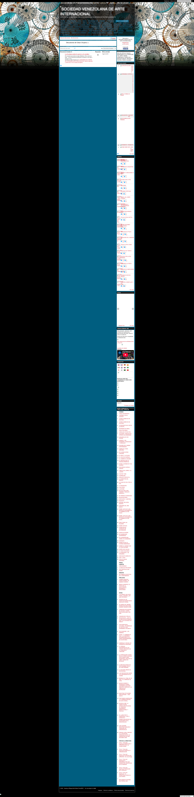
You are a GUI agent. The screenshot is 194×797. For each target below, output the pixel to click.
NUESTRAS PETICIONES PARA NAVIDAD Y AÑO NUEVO (125, 695)
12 (123, 272)
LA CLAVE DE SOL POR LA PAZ (125, 483)
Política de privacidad (119, 790)
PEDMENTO (130, 145)
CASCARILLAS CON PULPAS (123, 437)
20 (126, 208)
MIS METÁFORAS (123, 497)
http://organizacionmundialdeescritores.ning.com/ (125, 342)
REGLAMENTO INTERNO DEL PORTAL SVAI (125, 780)
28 (126, 188)
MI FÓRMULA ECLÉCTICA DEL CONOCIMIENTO (125, 575)
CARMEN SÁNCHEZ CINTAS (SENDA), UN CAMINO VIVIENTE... (124, 581)
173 (123, 260)
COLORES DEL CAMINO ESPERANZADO (124, 446)
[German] (124, 364)
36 (123, 188)
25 (123, 164)
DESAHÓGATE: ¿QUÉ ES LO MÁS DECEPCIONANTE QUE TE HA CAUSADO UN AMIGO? (125, 620)
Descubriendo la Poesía (126, 231)
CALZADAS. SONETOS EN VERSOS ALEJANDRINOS (125, 434)
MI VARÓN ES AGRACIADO (125, 495)
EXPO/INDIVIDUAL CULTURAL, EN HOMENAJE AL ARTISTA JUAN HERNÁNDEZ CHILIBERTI (125, 626)
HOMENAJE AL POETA (126, 263)
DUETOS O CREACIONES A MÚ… (127, 173)
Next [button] (133, 309)
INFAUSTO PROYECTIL (124, 477)
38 (123, 201)
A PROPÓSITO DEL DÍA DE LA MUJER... (125, 426)
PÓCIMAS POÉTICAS (126, 191)
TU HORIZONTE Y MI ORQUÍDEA (124, 553)
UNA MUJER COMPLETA (125, 556)
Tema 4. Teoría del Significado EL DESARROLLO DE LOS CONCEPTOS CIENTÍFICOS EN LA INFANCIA (125, 762)
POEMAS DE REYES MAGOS (125, 275)
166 (123, 234)
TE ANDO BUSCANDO (124, 551)
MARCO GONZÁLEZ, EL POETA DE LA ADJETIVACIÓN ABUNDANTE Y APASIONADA (124, 587)
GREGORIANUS (122, 566)
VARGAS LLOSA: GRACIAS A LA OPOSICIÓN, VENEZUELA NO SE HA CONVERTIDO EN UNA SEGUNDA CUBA (125, 735)
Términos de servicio (129, 790)
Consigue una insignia (129, 405)
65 (123, 208)
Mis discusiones (74, 38)
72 (123, 169)
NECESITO (121, 500)
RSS (61, 65)
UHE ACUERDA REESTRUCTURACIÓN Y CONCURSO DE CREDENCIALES (125, 727)
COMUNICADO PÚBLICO (124, 616)
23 (123, 177)
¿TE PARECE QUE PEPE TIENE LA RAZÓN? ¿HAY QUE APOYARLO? (125, 596)
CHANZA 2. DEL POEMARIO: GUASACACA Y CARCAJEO (125, 442)
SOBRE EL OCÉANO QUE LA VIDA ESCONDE (125, 546)
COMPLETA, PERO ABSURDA (123, 449)
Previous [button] (118, 309)
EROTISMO (123, 185)
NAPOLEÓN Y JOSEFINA (125, 499)
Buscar (192, 1)
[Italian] (118, 367)
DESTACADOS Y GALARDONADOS (125, 205)
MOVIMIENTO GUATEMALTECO (125, 160)
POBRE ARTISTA (123, 526)
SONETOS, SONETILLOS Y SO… (127, 282)
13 (123, 229)
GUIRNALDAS (122, 475)
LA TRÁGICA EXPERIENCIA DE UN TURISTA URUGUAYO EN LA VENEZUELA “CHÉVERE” (125, 649)
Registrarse (167, 1)
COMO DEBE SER (132, 149)
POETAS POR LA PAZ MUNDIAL (126, 257)
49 (123, 279)
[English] (118, 364)
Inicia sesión (126, 44)
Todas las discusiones (65, 38)
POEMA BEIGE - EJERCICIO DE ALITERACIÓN (123, 529)
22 (126, 214)
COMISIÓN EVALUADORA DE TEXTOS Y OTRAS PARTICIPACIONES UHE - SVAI (125, 611)
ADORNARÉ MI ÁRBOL (124, 428)
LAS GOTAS (122, 487)
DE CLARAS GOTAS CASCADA (123, 452)
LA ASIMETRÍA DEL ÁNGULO (123, 479)
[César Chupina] (62, 45)
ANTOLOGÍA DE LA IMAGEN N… (127, 238)
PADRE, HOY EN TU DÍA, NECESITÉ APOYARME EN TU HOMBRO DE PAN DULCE (125, 511)
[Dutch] (121, 367)
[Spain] (127, 364)
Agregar (113, 38)
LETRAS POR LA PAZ (126, 179)
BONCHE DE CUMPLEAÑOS (127, 269)
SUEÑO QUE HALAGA (124, 549)
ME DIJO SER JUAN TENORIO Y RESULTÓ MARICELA (124, 492)
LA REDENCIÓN (122, 485)
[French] (121, 364)
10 (126, 169)
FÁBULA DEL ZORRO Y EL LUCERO (125, 471)
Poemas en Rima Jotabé (126, 244)
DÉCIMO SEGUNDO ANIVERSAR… (125, 225)
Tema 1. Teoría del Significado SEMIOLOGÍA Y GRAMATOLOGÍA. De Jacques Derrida (125, 744)
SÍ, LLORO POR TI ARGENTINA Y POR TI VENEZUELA (124, 716)
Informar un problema (108, 790)
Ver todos (132, 153)
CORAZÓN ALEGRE (132, 69)
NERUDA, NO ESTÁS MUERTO (124, 503)
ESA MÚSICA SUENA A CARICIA (124, 467)
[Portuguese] (127, 367)
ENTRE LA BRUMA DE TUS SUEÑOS (125, 464)
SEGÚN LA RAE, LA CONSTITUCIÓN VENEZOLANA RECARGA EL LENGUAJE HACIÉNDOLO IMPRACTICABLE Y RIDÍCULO (125, 707)
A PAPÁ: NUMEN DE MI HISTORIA (124, 419)
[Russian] (124, 367)
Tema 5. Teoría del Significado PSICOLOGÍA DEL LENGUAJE (124, 769)
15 (126, 177)
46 (123, 266)
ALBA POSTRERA (123, 430)
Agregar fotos (122, 325)
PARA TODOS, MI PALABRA (123, 523)
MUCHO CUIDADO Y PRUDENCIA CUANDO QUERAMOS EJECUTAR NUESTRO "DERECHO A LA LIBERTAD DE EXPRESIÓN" (125, 686)
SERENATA (121, 541)
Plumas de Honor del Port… (127, 217)
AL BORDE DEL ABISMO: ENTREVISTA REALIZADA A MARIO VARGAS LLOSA (125, 606)
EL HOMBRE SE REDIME (125, 459)
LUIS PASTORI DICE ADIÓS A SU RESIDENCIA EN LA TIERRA (125, 674)
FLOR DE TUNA (122, 474)
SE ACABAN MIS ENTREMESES (123, 534)
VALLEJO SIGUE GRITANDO (123, 560)
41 (126, 241)
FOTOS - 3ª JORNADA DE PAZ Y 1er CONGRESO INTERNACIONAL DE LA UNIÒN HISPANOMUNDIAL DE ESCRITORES (125, 637)
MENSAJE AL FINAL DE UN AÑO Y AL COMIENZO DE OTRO (125, 679)
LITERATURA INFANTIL (126, 211)
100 (123, 241)
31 (123, 182)
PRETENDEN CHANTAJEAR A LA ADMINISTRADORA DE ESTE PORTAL (125, 700)
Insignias (100, 790)
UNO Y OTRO (122, 557)
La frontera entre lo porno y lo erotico (77, 54)
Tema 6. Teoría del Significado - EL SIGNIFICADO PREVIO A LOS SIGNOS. (125, 774)
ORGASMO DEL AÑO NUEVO (124, 506)
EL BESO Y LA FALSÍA (124, 455)
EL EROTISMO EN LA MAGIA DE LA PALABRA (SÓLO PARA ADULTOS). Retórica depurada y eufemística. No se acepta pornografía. (79, 61)
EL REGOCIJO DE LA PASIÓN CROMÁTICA (124, 461)
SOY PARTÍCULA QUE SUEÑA (124, 570)
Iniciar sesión (173, 1)
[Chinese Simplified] (127, 370)
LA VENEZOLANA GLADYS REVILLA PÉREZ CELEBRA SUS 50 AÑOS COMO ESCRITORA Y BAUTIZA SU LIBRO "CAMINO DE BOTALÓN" (125, 658)
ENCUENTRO (130, 115)
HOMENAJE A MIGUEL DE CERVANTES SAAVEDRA (125, 643)
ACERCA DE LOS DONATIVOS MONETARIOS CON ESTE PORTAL (125, 601)
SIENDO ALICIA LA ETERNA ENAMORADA (124, 543)
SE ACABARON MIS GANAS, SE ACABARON (124, 538)
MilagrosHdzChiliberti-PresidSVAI (76, 788)
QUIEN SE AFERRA (123, 532)
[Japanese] (118, 370)
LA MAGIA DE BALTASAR (125, 567)
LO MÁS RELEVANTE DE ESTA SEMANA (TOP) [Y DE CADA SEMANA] (125, 666)
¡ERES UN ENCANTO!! (124, 413)
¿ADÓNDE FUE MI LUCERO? (123, 416)
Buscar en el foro (75, 48)
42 (126, 201)
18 (126, 272)
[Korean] (121, 370)
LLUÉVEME (121, 489)
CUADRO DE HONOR (122, 348)
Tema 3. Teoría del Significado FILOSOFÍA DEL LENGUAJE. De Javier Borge (125, 756)
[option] (125, 309)
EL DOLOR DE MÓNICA (124, 457)
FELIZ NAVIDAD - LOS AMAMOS (124, 632)
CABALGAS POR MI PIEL (125, 432)
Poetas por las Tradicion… (126, 250)
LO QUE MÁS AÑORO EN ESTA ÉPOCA (125, 670)
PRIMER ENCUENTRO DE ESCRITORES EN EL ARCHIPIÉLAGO (125, 721)
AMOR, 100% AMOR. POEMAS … (125, 197)
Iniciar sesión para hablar (185, 796)
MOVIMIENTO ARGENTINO (127, 166)
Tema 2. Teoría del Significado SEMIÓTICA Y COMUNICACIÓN (125, 750)
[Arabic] (124, 370)
